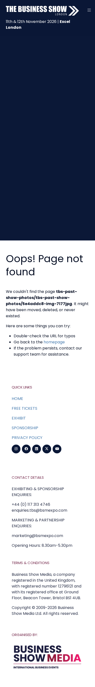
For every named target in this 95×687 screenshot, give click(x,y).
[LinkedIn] (36, 449)
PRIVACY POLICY (27, 437)
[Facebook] (26, 449)
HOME (17, 398)
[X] (46, 449)
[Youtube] (57, 449)
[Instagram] (16, 449)
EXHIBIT (19, 418)
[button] (89, 10)
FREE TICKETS (24, 408)
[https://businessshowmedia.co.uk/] (47, 669)
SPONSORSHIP (25, 428)
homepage (54, 342)
